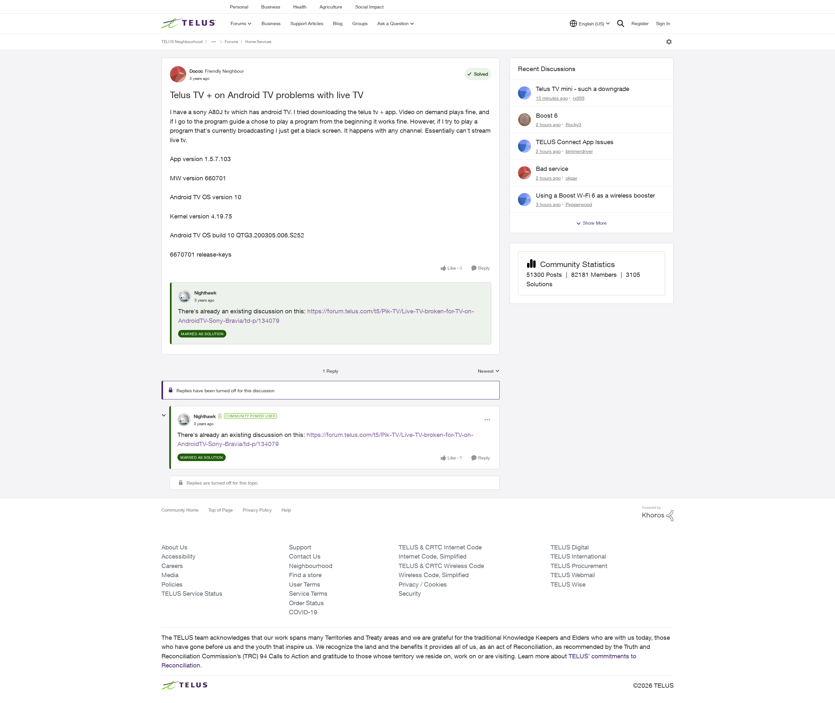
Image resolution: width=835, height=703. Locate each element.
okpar (571, 178)
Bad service (552, 168)
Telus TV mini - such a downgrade (582, 88)
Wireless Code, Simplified (434, 574)
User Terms (304, 584)
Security (410, 593)
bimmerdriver (579, 151)
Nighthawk (205, 292)
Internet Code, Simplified (432, 556)
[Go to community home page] (189, 23)
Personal (239, 6)
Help (286, 510)
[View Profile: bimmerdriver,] (524, 146)
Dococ (196, 71)
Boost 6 (547, 115)
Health (300, 6)
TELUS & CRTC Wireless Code (441, 565)
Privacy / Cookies (423, 584)
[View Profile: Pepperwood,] (524, 199)
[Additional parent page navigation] (214, 41)
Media (169, 574)
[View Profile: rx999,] (524, 92)
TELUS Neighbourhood (182, 41)
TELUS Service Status (191, 593)
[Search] (621, 23)
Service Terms (308, 593)
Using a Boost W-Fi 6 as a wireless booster (595, 195)
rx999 (578, 98)
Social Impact (369, 6)
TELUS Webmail (573, 574)
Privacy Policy (257, 510)
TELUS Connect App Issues (575, 141)
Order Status (306, 602)
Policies (172, 584)
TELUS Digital (570, 547)
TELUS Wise (568, 584)
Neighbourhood (310, 565)
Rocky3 (573, 124)
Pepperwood (579, 204)
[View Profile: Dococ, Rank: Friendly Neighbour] (178, 74)
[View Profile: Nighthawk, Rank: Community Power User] (183, 419)
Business (270, 6)
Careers (172, 565)
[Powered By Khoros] (658, 513)
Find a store (305, 574)
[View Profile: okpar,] (524, 172)
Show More (595, 223)
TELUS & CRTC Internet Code (440, 547)
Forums (231, 41)
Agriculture (331, 6)
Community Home (180, 510)
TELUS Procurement (579, 565)
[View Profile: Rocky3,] (524, 119)
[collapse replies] (164, 415)
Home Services (258, 41)
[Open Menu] (669, 41)
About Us (174, 547)
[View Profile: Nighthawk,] (184, 296)
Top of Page (220, 510)
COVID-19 (303, 612)
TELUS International (578, 556)
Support (300, 547)
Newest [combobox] (489, 371)
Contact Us (305, 556)
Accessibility (178, 556)
